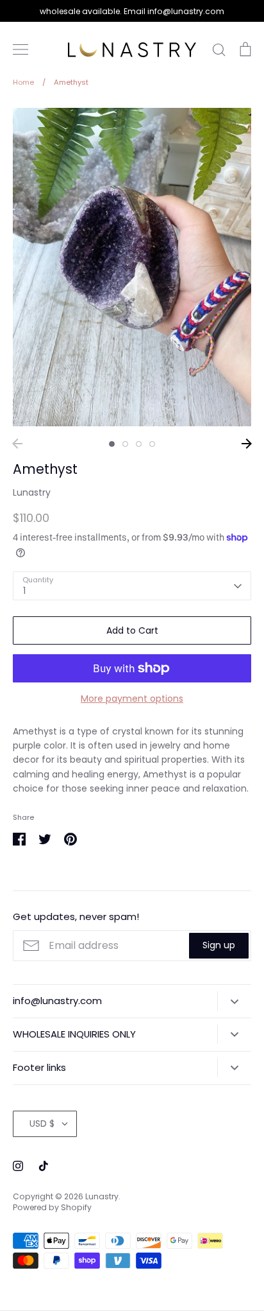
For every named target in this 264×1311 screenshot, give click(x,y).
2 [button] (125, 444)
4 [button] (152, 444)
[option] (132, 267)
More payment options (132, 698)
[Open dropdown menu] (234, 1001)
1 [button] (112, 444)
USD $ (41, 1123)
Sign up (218, 945)
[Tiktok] (43, 1166)
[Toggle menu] (20, 49)
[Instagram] (18, 1166)
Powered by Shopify (52, 1207)
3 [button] (139, 444)
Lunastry (32, 492)
